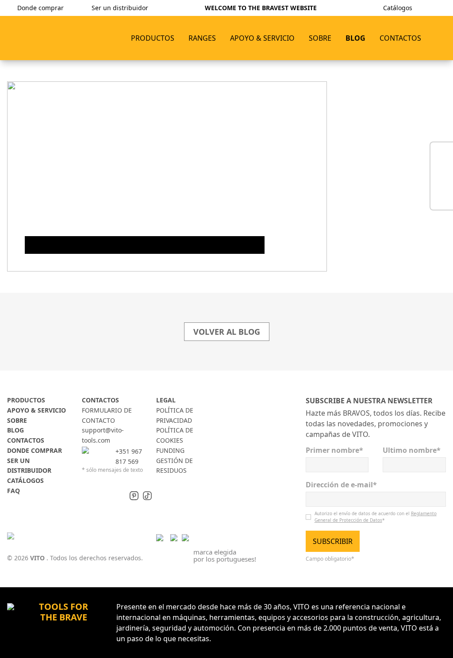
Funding (170, 450)
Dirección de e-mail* (341, 485)
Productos (152, 38)
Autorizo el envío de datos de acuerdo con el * (376, 516)
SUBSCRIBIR (333, 541)
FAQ (13, 490)
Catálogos (25, 480)
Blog (15, 430)
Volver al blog (226, 331)
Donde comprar (34, 450)
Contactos (25, 440)
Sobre (17, 420)
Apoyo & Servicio (36, 410)
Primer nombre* (334, 450)
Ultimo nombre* (412, 450)
